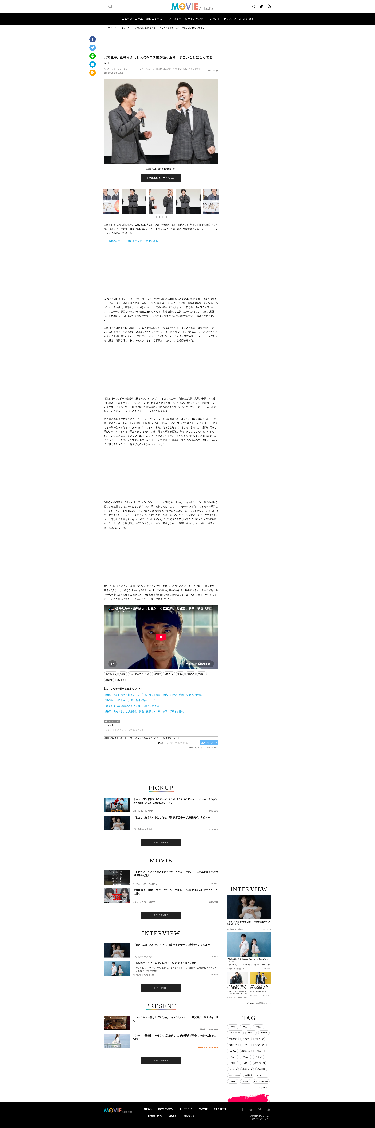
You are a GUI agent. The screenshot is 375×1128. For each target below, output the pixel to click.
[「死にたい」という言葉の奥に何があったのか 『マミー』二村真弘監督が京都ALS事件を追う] (117, 877)
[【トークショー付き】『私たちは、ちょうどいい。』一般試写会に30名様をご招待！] (117, 1023)
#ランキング (259, 1039)
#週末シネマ (245, 1051)
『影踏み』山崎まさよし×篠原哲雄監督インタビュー (131, 700)
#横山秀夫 (187, 69)
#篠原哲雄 (108, 73)
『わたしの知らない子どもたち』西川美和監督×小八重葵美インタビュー (171, 817)
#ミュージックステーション (139, 69)
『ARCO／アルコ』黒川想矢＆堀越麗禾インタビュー (260, 987)
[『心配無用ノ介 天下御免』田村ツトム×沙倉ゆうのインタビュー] (117, 968)
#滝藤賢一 (198, 69)
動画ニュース (154, 19)
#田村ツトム (138, 975)
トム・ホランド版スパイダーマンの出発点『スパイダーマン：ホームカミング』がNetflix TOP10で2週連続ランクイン (175, 801)
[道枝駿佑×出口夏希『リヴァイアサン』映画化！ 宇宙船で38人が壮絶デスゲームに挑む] (117, 895)
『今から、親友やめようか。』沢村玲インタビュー (236, 987)
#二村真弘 (153, 884)
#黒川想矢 (253, 995)
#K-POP (246, 1081)
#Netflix (136, 811)
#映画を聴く (233, 1039)
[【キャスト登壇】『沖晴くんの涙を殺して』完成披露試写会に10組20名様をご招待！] (117, 1041)
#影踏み (178, 69)
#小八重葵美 (147, 829)
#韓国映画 (248, 1075)
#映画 (233, 1027)
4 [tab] (166, 217)
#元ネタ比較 (261, 1069)
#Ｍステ (122, 69)
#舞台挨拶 (118, 73)
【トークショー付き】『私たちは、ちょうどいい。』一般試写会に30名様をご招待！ (175, 1019)
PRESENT (220, 1109)
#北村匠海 (157, 69)
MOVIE (203, 1109)
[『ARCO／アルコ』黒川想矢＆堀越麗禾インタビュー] (260, 978)
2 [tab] (159, 217)
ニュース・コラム (132, 19)
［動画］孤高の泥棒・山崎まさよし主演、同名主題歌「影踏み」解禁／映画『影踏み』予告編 (153, 694)
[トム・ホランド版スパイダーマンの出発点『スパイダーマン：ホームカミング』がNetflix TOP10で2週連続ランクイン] (117, 805)
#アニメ (246, 1057)
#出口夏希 (152, 902)
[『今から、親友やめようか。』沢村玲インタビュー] (237, 978)
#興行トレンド (247, 1069)
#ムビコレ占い (260, 1045)
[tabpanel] (161, 201)
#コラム (233, 1051)
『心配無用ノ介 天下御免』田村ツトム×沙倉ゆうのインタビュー (167, 963)
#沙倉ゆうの (149, 975)
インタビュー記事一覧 (257, 1003)
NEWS (148, 1109)
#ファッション (262, 1075)
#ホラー (251, 1033)
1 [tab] (156, 217)
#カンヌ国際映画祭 (261, 1081)
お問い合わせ (189, 1116)
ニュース (126, 28)
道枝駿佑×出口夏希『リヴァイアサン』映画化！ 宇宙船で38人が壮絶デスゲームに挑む (175, 892)
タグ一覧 (263, 1087)
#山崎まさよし (110, 69)
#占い (233, 1057)
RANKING (186, 1109)
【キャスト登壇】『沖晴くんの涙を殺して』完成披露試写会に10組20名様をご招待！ (174, 1037)
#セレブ (258, 1057)
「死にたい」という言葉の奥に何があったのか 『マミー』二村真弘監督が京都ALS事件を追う (175, 874)
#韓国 (233, 1063)
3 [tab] (162, 217)
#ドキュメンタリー (141, 884)
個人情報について (155, 1116)
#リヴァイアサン (140, 902)
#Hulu (259, 1051)
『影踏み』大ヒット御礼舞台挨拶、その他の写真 (132, 241)
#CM (245, 1063)
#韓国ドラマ (233, 1045)
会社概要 (172, 1116)
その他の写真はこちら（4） (161, 178)
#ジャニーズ (233, 1069)
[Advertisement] (161, 42)
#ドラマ (246, 1039)
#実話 (233, 1081)
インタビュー (174, 19)
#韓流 (258, 1027)
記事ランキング (194, 19)
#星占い (246, 1027)
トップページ (110, 28)
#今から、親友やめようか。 (236, 997)
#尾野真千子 (168, 69)
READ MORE (161, 843)
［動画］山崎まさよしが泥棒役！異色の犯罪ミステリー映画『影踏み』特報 (144, 711)
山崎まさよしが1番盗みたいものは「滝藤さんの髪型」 (133, 706)
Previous (106, 201)
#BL (246, 1045)
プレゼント (213, 19)
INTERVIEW (166, 1109)
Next (215, 201)
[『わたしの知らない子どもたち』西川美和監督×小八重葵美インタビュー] (117, 823)
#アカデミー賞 (259, 1063)
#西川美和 (137, 829)
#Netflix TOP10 (147, 811)
